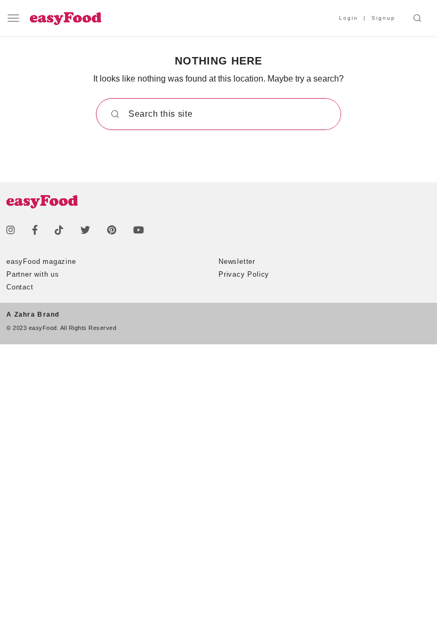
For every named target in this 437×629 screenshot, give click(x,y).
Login (348, 18)
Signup (383, 18)
